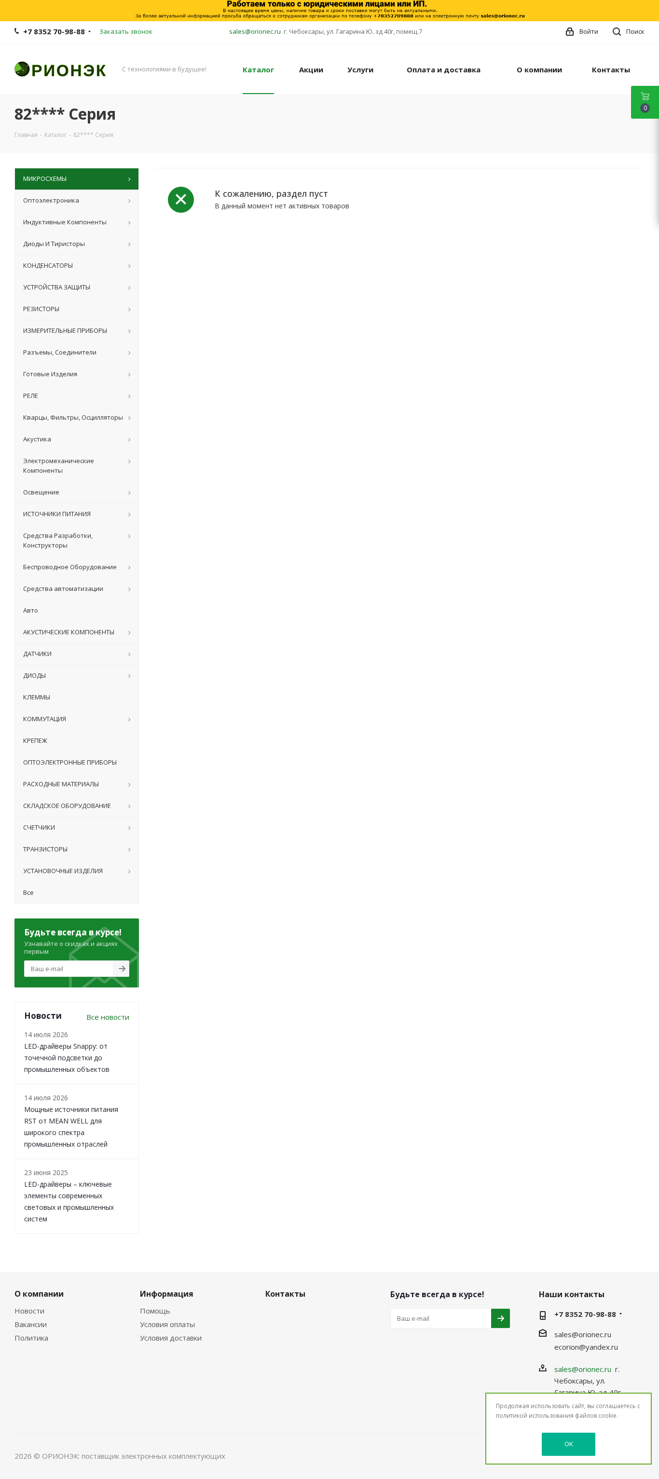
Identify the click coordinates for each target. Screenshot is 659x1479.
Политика (31, 1337)
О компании (39, 1293)
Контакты (285, 1293)
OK (568, 1443)
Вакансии (30, 1324)
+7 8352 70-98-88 (54, 31)
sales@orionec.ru (255, 31)
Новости (29, 1310)
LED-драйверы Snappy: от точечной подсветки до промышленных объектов (67, 1057)
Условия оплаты (167, 1324)
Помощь (155, 1310)
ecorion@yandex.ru (586, 1347)
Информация (166, 1293)
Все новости (107, 1017)
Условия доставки (171, 1337)
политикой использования (535, 1415)
